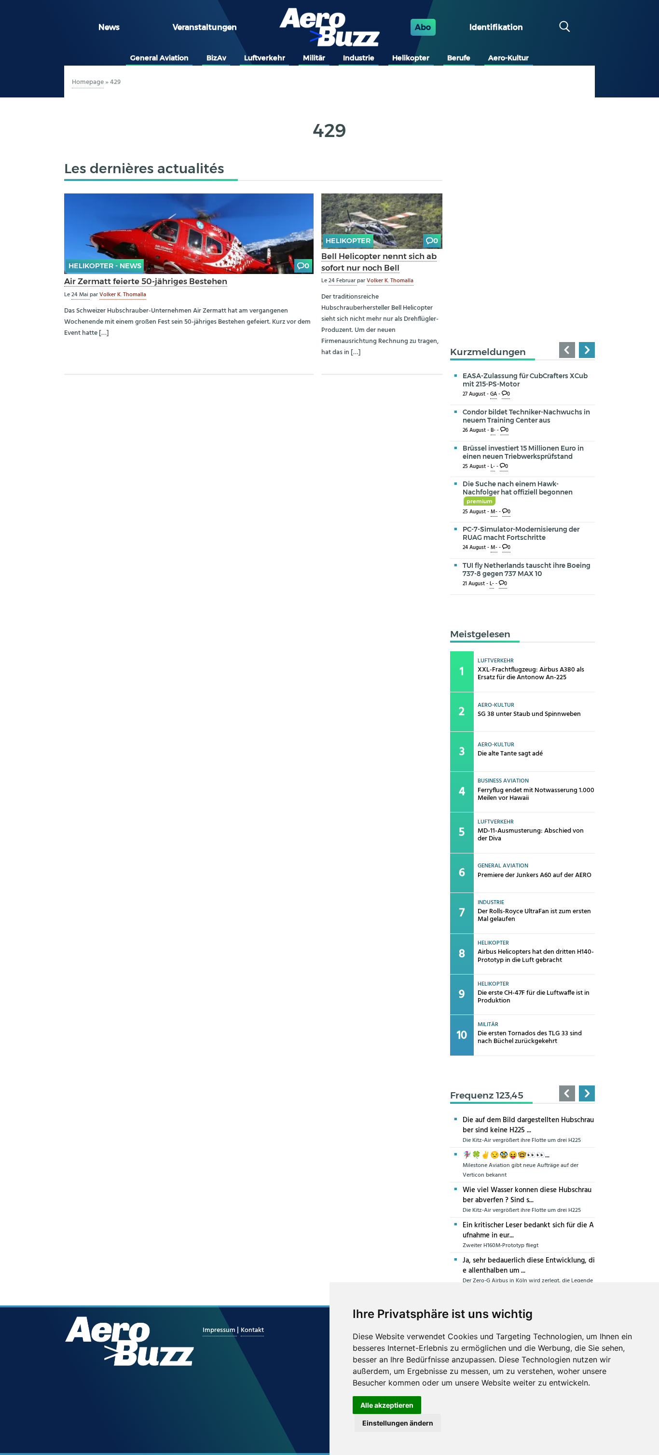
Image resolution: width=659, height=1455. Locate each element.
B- (493, 430)
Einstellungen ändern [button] (397, 1423)
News (109, 27)
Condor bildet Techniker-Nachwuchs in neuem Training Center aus (526, 416)
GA (493, 394)
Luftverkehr (264, 58)
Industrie (358, 58)
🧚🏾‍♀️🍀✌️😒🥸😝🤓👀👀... (506, 1155)
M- (494, 512)
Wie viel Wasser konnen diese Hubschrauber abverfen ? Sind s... (527, 1195)
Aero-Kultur (508, 58)
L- (493, 467)
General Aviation (159, 58)
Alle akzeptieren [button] (386, 1405)
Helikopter (410, 58)
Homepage (88, 82)
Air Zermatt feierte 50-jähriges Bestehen (145, 281)
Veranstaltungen (205, 27)
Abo (423, 27)
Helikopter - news (105, 265)
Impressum (220, 1330)
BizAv (216, 58)
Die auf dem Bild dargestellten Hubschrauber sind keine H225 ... (528, 1125)
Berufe (458, 58)
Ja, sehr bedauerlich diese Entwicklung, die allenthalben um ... (529, 1266)
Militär (314, 58)
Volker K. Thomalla (122, 294)
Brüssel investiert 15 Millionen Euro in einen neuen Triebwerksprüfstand (523, 452)
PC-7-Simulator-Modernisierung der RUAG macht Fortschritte (521, 533)
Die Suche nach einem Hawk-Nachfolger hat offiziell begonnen (518, 492)
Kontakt (252, 1330)
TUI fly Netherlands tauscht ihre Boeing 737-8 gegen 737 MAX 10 (526, 569)
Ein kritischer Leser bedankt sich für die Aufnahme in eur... (528, 1230)
